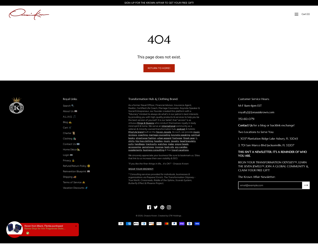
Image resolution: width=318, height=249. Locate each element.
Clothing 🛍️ (69, 138)
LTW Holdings (175, 216)
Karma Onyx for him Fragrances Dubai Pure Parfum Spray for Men (45, 228)
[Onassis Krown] (29, 14)
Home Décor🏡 (71, 149)
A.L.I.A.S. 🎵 (69, 116)
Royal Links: (70, 99)
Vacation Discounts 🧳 (75, 187)
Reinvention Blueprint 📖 (76, 171)
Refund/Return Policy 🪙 (76, 165)
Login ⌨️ (68, 155)
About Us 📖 (70, 111)
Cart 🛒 (67, 127)
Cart (306, 14)
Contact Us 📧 (71, 144)
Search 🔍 (68, 105)
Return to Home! (159, 68)
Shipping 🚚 (69, 176)
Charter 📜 (69, 133)
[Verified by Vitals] (27, 233)
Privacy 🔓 (69, 160)
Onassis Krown (150, 216)
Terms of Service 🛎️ (74, 182)
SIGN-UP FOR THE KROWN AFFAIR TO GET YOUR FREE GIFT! (159, 2)
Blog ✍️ (67, 122)
